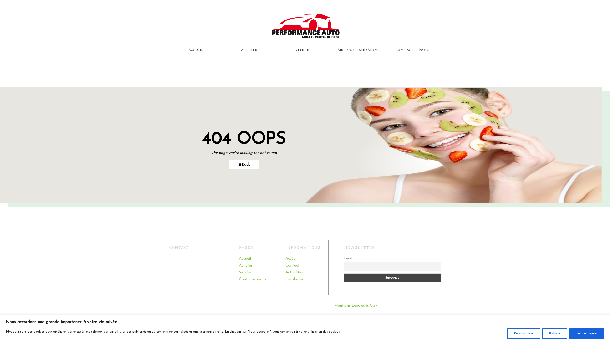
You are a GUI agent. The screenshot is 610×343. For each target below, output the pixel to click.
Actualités (294, 272)
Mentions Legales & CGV (356, 306)
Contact (292, 265)
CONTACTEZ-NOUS (412, 50)
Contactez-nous (252, 279)
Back (246, 164)
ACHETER (249, 50)
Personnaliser (523, 333)
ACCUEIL (195, 50)
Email (348, 258)
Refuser (554, 333)
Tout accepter (586, 333)
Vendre (245, 272)
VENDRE (302, 50)
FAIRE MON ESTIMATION (357, 50)
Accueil (245, 259)
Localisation (295, 279)
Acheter (245, 265)
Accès (290, 259)
